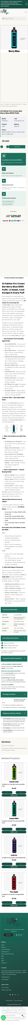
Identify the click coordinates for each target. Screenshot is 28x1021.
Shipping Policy (5, 951)
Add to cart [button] (14, 795)
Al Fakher (7, 104)
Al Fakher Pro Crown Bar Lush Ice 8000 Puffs (14, 857)
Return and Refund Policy (7, 954)
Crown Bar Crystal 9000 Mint (14, 516)
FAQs (2, 960)
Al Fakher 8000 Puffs (15, 104)
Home (1, 104)
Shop (2, 956)
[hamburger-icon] (25, 12)
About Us (3, 947)
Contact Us (4, 963)
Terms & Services (5, 949)
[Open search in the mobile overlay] (14, 18)
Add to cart (17, 146)
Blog (2, 958)
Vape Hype (5, 577)
